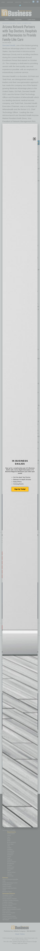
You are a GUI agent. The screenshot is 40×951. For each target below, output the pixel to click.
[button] (34, 139)
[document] (20, 475)
